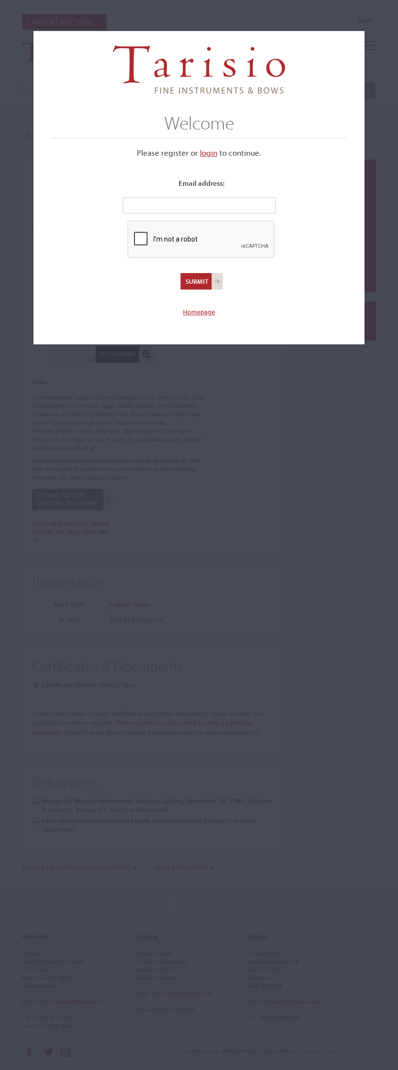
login (208, 152)
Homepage (199, 312)
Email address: (202, 183)
